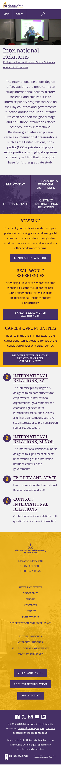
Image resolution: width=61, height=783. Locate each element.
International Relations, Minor (33, 439)
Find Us (30, 599)
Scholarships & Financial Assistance (46, 184)
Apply (19, 13)
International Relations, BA (30, 378)
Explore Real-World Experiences (30, 314)
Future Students (30, 636)
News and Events (30, 587)
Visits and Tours (30, 673)
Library (30, 611)
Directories (30, 593)
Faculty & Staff (15, 204)
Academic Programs (15, 67)
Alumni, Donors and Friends (30, 648)
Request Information (30, 684)
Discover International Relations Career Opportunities (30, 358)
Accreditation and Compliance (30, 623)
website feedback (38, 732)
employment (30, 617)
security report (36, 728)
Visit (6, 13)
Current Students (30, 642)
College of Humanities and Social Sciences (29, 62)
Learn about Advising (30, 258)
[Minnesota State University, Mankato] (30, 547)
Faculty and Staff (34, 477)
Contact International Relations (46, 204)
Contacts (30, 605)
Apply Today (15, 184)
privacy (22, 728)
